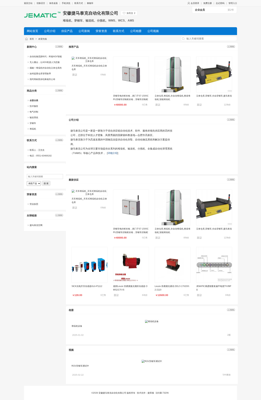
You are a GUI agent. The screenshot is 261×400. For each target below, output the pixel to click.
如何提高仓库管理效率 (40, 73)
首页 (32, 39)
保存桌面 (53, 3)
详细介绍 (113, 153)
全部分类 (34, 100)
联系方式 (78, 3)
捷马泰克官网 (36, 225)
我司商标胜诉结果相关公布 (42, 79)
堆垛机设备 (77, 326)
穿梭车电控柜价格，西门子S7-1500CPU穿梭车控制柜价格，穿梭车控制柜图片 (131, 92)
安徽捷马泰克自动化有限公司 (90, 13)
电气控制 (34, 112)
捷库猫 (151, 393)
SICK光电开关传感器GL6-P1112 (87, 286)
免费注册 (207, 3)
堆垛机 (33, 129)
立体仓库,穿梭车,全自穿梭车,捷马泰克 (214, 88)
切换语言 (41, 3)
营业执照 (34, 204)
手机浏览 (66, 3)
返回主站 (28, 3)
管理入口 (233, 3)
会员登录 (195, 3)
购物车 (90, 3)
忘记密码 (220, 3)
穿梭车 (33, 123)
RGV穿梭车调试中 (80, 366)
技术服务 (34, 106)
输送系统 (34, 117)
